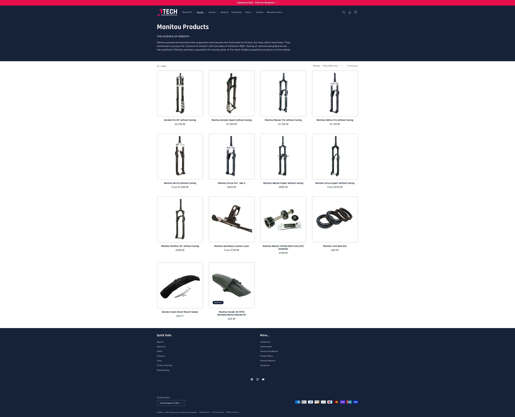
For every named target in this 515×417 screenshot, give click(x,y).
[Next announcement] (357, 2)
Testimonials (266, 346)
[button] (188, 12)
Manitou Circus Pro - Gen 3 (231, 183)
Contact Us (265, 342)
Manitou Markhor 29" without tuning (180, 246)
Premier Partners (268, 361)
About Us (161, 346)
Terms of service (232, 412)
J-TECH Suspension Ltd (172, 412)
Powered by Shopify (189, 412)
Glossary (161, 356)
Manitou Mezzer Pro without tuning (283, 120)
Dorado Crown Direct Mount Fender (180, 312)
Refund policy (163, 370)
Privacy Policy (266, 356)
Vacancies (265, 365)
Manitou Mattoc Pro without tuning (335, 120)
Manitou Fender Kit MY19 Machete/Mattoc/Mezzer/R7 (231, 313)
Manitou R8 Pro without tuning (180, 183)
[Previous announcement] (158, 2)
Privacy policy (218, 412)
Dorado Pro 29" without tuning (180, 120)
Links (159, 361)
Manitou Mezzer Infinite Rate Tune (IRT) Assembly (283, 247)
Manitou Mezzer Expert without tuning (283, 183)
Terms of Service (164, 365)
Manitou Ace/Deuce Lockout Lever (231, 246)
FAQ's (160, 351)
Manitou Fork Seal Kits (335, 246)
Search (160, 342)
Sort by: (316, 66)
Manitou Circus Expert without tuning (334, 183)
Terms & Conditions (269, 351)
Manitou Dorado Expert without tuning (232, 120)
